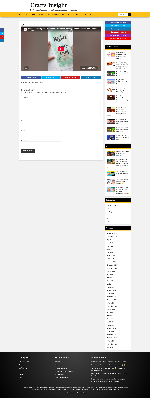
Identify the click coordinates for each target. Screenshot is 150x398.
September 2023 (112, 306)
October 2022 (111, 341)
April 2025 (110, 249)
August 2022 (111, 347)
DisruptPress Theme (82, 392)
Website (24, 140)
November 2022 (112, 338)
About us (58, 365)
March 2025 (110, 252)
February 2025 (111, 255)
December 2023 (111, 296)
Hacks (109, 218)
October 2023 (111, 303)
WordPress (71, 392)
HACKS (70, 14)
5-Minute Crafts (112, 205)
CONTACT (86, 14)
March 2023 (110, 325)
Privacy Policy (59, 374)
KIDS (77, 14)
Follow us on (118, 22)
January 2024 (111, 293)
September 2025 (112, 236)
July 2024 (110, 274)
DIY (63, 14)
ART (26, 14)
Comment (25, 97)
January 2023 (111, 331)
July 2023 (110, 312)
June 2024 (110, 277)
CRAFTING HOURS (37, 14)
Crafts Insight (48, 5)
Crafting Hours (111, 212)
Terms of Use (106, 389)
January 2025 (111, 259)
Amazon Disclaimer (61, 368)
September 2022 (112, 344)
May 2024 (110, 281)
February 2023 (111, 328)
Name (23, 120)
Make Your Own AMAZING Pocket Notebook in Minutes (108, 362)
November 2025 (112, 233)
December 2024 (111, 262)
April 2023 (110, 322)
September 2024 (112, 268)
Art (22, 25)
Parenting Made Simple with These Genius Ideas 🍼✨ (108, 365)
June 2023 (110, 315)
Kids (108, 221)
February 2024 (111, 290)
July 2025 (110, 240)
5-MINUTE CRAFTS (53, 14)
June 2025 (110, 243)
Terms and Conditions (62, 377)
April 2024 (110, 284)
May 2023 (110, 319)
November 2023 (112, 300)
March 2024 (110, 287)
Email (23, 130)
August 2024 (111, 271)
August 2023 (111, 309)
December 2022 (111, 334)
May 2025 (110, 246)
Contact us (58, 362)
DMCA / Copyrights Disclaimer (64, 371)
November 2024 (112, 265)
